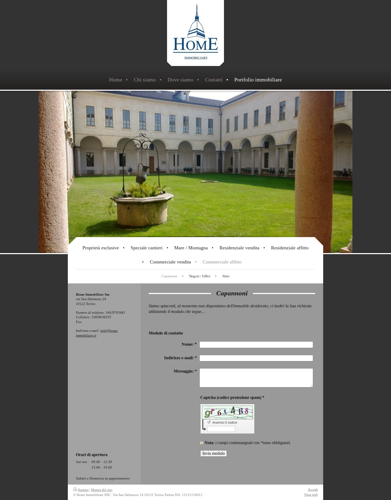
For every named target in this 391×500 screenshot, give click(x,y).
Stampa (83, 490)
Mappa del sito (102, 490)
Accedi (313, 489)
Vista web (311, 495)
